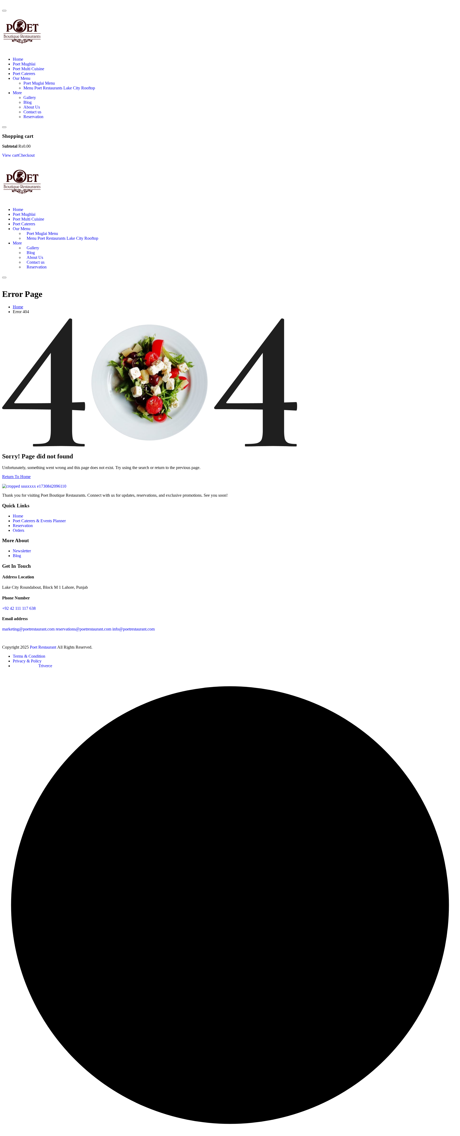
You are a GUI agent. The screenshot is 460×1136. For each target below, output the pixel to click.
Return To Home (16, 476)
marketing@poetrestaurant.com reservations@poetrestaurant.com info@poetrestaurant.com (78, 629)
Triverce (45, 666)
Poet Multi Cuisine (28, 69)
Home (18, 59)
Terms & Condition (29, 656)
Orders (18, 530)
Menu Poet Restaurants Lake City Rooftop (59, 88)
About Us (31, 107)
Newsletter (22, 551)
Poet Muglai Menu (39, 83)
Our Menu (21, 78)
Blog (27, 102)
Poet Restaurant (43, 647)
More (17, 92)
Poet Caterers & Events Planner (39, 521)
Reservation (33, 116)
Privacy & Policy (27, 661)
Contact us (32, 112)
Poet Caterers (24, 73)
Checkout (26, 155)
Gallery (29, 97)
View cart (10, 155)
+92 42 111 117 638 (19, 608)
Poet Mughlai (24, 64)
